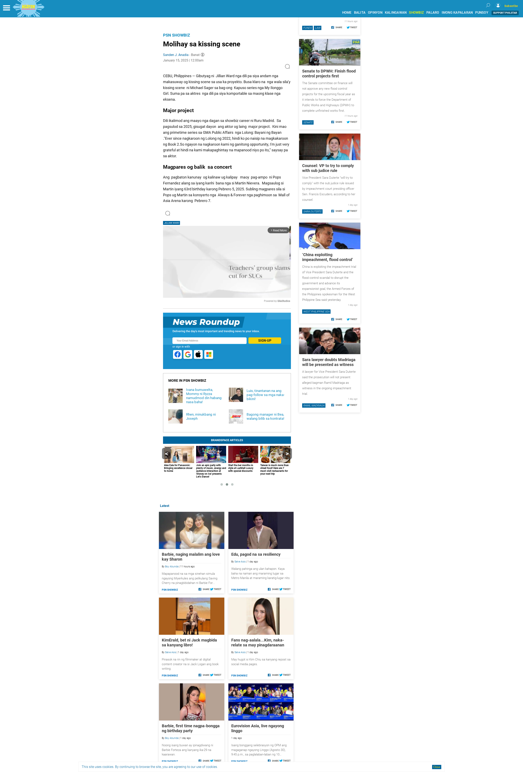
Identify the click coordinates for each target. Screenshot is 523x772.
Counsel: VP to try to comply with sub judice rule (328, 168)
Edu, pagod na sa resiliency (255, 554)
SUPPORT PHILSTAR (505, 12)
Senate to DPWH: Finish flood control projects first (329, 73)
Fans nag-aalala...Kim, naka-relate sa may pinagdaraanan (257, 642)
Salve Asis (240, 561)
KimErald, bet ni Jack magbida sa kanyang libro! (189, 642)
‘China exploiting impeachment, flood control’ (327, 257)
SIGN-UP (264, 340)
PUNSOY (481, 13)
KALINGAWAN (396, 13)
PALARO (432, 13)
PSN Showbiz (176, 35)
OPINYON (375, 13)
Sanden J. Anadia (176, 55)
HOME (347, 13)
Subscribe (511, 6)
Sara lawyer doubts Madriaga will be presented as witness (328, 362)
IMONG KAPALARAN (457, 13)
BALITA (360, 13)
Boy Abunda (171, 566)
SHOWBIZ (416, 13)
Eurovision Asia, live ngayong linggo (257, 728)
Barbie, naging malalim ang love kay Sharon (191, 557)
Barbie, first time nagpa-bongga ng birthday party (191, 728)
